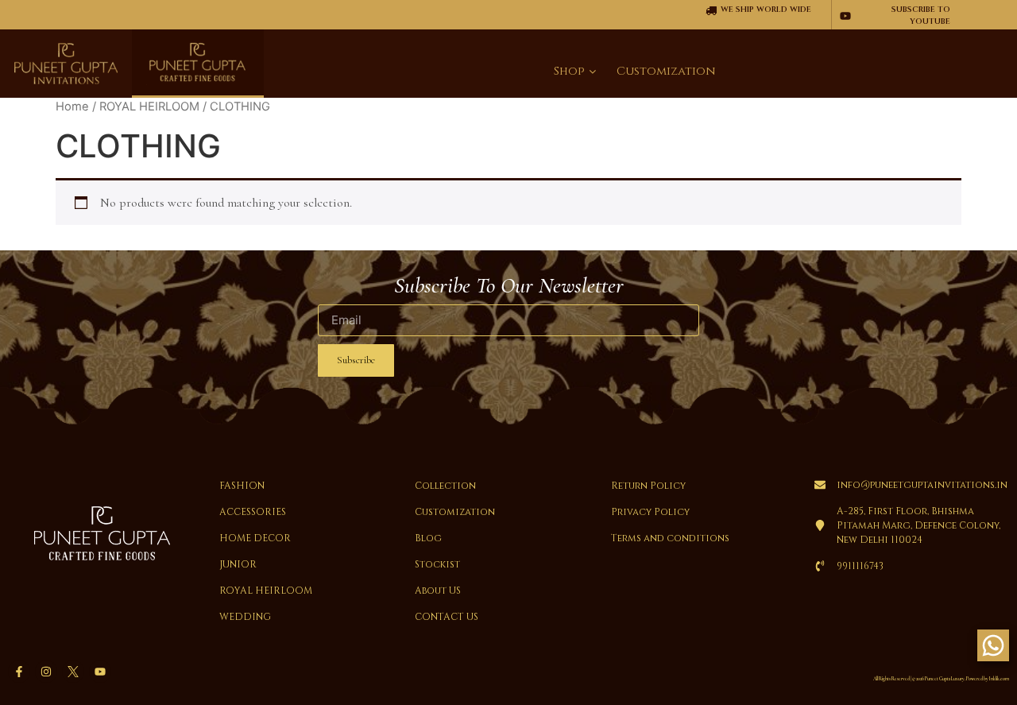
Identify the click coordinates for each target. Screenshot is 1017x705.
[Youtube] (100, 671)
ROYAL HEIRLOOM (149, 106)
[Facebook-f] (19, 671)
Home (72, 106)
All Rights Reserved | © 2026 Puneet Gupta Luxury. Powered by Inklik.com (941, 679)
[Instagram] (46, 671)
